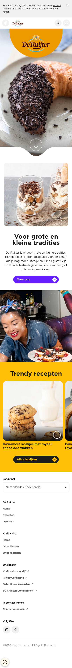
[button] (5, 23)
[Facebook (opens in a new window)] (15, 630)
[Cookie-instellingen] (5, 662)
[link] (36, 143)
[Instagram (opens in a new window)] (6, 630)
